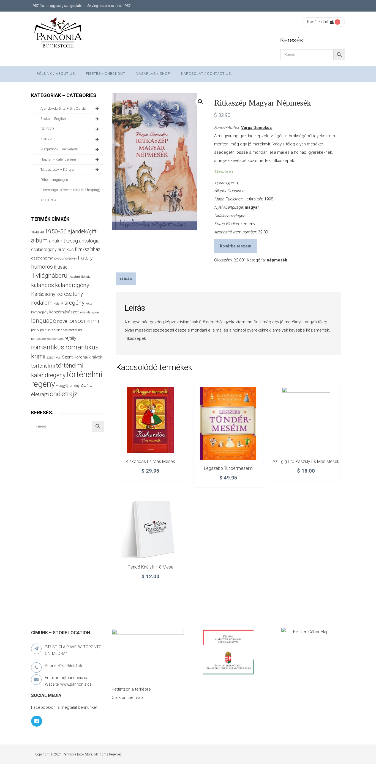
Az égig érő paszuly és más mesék (306, 461)
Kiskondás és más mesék (150, 461)
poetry (35, 330)
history (85, 258)
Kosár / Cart (317, 22)
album (39, 240)
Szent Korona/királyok (82, 357)
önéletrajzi (64, 394)
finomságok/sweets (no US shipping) (70, 190)
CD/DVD (47, 129)
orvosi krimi (84, 321)
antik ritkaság (63, 241)
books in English (53, 119)
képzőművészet (64, 312)
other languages (54, 180)
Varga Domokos (256, 127)
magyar (252, 207)
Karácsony (43, 294)
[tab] (126, 278)
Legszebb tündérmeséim (228, 468)
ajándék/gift (82, 231)
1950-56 (56, 231)
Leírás (126, 279)
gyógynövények (65, 258)
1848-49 (37, 232)
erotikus (66, 249)
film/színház (87, 249)
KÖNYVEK (48, 139)
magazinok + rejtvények (59, 149)
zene (86, 385)
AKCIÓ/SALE (50, 200)
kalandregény (72, 285)
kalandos (42, 285)
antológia (89, 241)
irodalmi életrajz (80, 276)
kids (56, 303)
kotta (89, 303)
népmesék (277, 260)
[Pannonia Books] (58, 33)
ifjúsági (61, 267)
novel (63, 321)
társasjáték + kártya (57, 169)
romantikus (47, 347)
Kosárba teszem (235, 246)
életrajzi (40, 394)
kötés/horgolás (90, 312)
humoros (42, 266)
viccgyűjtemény (68, 386)
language (43, 320)
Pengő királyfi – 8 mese (150, 567)
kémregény (39, 312)
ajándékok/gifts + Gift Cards (63, 108)
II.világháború (49, 275)
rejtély (70, 338)
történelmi (43, 366)
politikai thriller (51, 330)
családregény (43, 249)
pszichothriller (72, 330)
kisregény (73, 302)
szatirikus (54, 357)
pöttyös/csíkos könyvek (47, 339)
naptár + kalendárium (58, 159)
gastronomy (42, 258)
